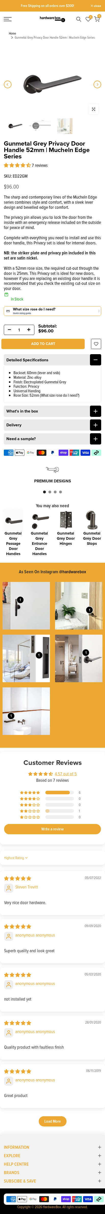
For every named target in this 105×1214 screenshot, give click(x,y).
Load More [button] (52, 1121)
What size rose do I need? (59, 395)
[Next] (97, 84)
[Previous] (7, 84)
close (97, 5)
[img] (17, 878)
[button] (18, 165)
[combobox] (77, 19)
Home (12, 33)
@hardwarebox (72, 571)
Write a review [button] (52, 829)
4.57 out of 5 (66, 774)
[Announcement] (47, 6)
